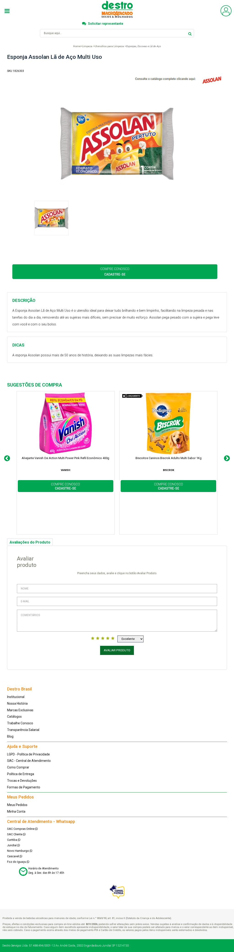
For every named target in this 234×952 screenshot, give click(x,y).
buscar (190, 33)
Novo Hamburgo (18, 850)
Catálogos (14, 716)
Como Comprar (18, 767)
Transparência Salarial (23, 730)
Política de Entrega (20, 774)
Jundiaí (12, 845)
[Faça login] (226, 15)
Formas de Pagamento (23, 787)
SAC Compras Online (21, 828)
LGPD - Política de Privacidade (28, 754)
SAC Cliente (15, 834)
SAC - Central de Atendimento (29, 761)
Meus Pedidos (17, 805)
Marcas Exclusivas (20, 710)
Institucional (15, 697)
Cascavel (13, 856)
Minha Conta (16, 811)
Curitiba (12, 839)
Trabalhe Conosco (20, 723)
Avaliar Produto (117, 650)
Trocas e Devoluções (22, 780)
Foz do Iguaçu (17, 861)
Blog (10, 736)
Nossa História (17, 703)
